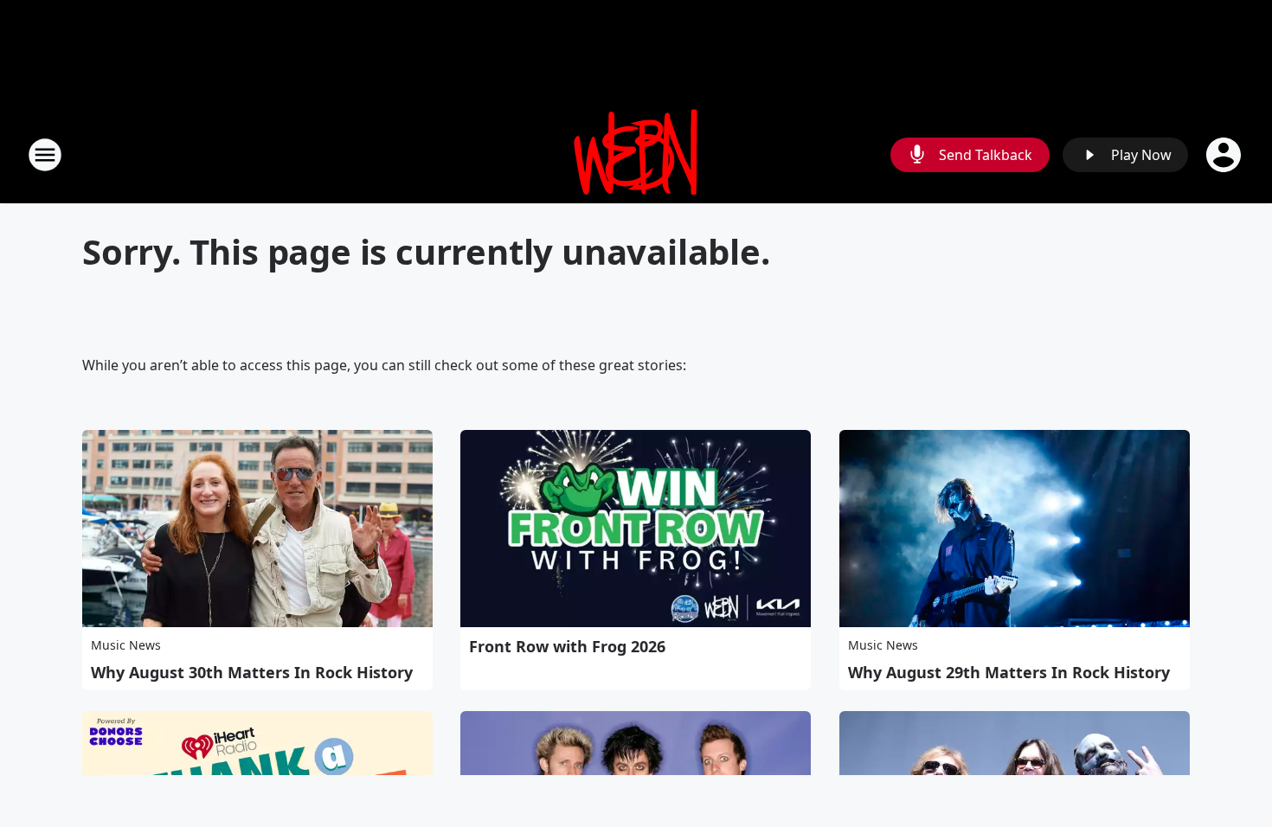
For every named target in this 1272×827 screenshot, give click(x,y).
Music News (126, 645)
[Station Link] (636, 154)
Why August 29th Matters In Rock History (1009, 672)
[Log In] (1225, 155)
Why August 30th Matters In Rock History (252, 672)
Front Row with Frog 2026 (567, 646)
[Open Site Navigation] (45, 155)
